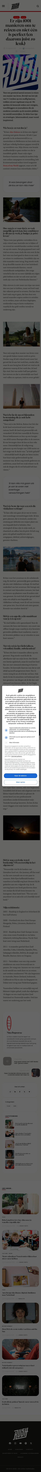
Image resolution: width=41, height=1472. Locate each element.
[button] (20, 742)
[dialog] (20, 736)
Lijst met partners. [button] (16, 756)
